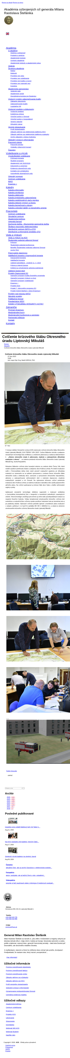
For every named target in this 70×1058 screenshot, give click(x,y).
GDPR (7, 1049)
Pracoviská (11, 211)
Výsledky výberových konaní (20, 147)
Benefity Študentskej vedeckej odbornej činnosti (27, 248)
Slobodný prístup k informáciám (21, 140)
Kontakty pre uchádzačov (19, 171)
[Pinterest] (8, 781)
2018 (10, 808)
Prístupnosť (9, 1047)
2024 (11, 801)
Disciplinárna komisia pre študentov (23, 96)
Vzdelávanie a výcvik (17, 153)
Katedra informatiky (16, 190)
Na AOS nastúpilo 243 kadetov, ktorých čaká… (22, 842)
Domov (6, 344)
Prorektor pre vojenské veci (20, 83)
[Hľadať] (23, 788)
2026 (11, 797)
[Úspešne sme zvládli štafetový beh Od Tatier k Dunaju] (17, 823)
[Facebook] (5, 27)
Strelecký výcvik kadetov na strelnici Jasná (20, 856)
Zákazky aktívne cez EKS (15, 981)
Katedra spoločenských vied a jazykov (23, 200)
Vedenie (11, 66)
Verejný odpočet (16, 122)
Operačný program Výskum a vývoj (23, 278)
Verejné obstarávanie (16, 127)
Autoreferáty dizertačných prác (21, 173)
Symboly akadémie (17, 60)
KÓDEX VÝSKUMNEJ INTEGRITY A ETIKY (25, 304)
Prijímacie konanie (17, 158)
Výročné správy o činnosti (19, 117)
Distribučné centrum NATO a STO (22, 229)
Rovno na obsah (7, 2)
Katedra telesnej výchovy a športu (22, 203)
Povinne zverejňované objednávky (18, 967)
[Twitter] (8, 779)
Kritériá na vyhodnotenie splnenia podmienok (26, 268)
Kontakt (11, 320)
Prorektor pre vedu (17, 76)
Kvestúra (13, 86)
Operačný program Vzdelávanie (22, 281)
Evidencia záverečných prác (20, 168)
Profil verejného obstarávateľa (17, 984)
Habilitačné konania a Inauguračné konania (25, 256)
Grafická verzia (10, 1045)
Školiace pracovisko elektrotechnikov (23, 227)
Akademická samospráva (18, 89)
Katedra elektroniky (16, 195)
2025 (11, 799)
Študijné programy (17, 161)
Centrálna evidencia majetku (16, 995)
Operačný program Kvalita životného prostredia (27, 276)
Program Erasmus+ (16, 310)
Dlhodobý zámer (16, 124)
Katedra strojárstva (16, 193)
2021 (10, 806)
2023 (11, 803)
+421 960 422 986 (11, 919)
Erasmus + (12, 184)
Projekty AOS (11, 1014)
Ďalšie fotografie (11, 771)
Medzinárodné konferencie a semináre (23, 315)
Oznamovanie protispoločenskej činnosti (20, 991)
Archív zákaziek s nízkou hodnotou (23, 137)
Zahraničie (11, 307)
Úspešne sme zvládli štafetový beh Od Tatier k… (22, 827)
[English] (36, 34)
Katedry (10, 187)
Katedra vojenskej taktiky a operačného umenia (27, 208)
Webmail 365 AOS (12, 1028)
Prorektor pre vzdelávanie (19, 78)
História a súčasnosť (17, 53)
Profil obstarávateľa (17, 129)
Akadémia (11, 48)
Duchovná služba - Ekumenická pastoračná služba (28, 224)
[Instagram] (5, 29)
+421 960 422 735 (11, 917)
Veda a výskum (14, 235)
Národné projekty (15, 296)
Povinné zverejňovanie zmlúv (16, 974)
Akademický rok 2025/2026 (20, 163)
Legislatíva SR (15, 106)
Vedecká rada (15, 91)
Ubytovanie (10, 1018)
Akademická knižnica (16, 219)
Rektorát (13, 73)
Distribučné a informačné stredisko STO (24, 232)
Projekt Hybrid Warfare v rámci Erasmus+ (25, 291)
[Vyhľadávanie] (5, 328)
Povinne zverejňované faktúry (16, 970)
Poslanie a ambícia (17, 55)
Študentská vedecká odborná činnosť (23, 240)
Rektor (12, 71)
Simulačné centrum (16, 216)
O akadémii (12, 51)
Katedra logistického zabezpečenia (22, 198)
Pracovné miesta (15, 142)
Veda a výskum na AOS (17, 238)
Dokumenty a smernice (18, 166)
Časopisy (12, 150)
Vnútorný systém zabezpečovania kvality (24, 99)
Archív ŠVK (14, 250)
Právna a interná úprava (19, 265)
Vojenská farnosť (15, 221)
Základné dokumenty (18, 101)
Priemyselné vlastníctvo (17, 253)
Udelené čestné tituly (16, 271)
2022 (11, 805)
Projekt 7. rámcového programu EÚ (23, 288)
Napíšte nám (10, 1035)
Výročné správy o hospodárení (21, 119)
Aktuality (7, 346)
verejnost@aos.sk (11, 927)
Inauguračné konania (18, 258)
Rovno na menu (18, 2)
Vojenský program (15, 176)
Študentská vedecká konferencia (22, 245)
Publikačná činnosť (15, 299)
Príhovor (13, 242)
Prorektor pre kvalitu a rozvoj (20, 81)
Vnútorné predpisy (17, 111)
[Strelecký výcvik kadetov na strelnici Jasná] (17, 852)
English (7, 1051)
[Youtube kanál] (5, 31)
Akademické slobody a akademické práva (25, 63)
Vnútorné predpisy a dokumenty (21, 109)
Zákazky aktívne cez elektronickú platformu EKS (28, 132)
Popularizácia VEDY (16, 301)
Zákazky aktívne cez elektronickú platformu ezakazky (29, 134)
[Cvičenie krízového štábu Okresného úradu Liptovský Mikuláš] (7, 561)
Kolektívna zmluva (17, 114)
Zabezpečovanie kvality (19, 104)
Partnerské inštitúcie (16, 318)
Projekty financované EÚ (18, 273)
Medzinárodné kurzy (16, 312)
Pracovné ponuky (16, 145)
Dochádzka (10, 1025)
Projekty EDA (15, 286)
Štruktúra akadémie (16, 68)
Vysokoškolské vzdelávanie (19, 156)
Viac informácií (11, 957)
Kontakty (10, 323)
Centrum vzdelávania (16, 179)
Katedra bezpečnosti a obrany (20, 205)
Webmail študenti (12, 1032)
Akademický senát (17, 94)
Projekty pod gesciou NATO (19, 294)
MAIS (10, 181)
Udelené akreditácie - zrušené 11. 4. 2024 (25, 263)
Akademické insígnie (18, 58)
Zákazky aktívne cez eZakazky (17, 977)
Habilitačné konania (17, 260)
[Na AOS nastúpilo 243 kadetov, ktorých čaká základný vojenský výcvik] (17, 838)
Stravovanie (10, 1021)
